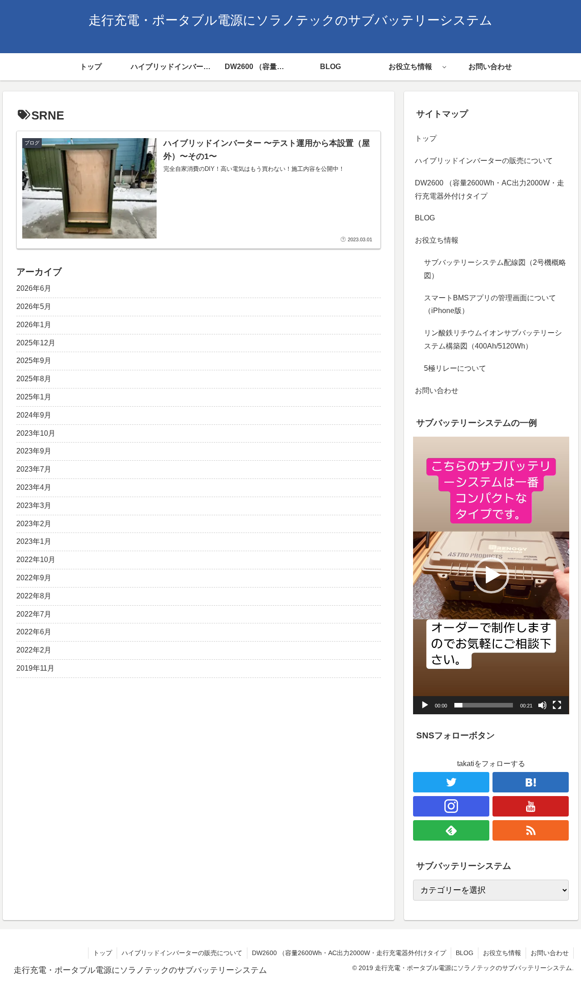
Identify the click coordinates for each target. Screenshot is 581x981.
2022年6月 (33, 632)
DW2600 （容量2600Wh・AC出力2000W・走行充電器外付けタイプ (489, 189)
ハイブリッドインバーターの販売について (484, 160)
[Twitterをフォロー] (451, 782)
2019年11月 (35, 668)
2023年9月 (33, 451)
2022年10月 (35, 559)
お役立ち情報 (436, 240)
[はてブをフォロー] (530, 782)
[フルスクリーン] (556, 705)
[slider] (483, 705)
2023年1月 (33, 541)
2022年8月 (33, 596)
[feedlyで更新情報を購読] (451, 830)
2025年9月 (33, 360)
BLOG (425, 218)
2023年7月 (33, 469)
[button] (491, 575)
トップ (426, 138)
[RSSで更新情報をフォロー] (530, 830)
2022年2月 (33, 650)
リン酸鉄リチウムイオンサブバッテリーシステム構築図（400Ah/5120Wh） (493, 339)
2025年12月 (35, 343)
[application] (491, 575)
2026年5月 (33, 306)
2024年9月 (33, 415)
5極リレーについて (455, 368)
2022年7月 (33, 614)
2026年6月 (33, 288)
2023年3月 (33, 505)
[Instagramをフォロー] (451, 806)
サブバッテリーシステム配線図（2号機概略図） (495, 269)
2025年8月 (33, 379)
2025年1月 (33, 397)
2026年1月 (33, 325)
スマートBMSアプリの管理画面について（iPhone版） (490, 304)
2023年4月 (33, 487)
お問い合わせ (436, 390)
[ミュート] (542, 705)
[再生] (424, 705)
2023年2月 (33, 524)
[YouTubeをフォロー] (530, 806)
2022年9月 (33, 578)
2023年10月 (35, 433)
